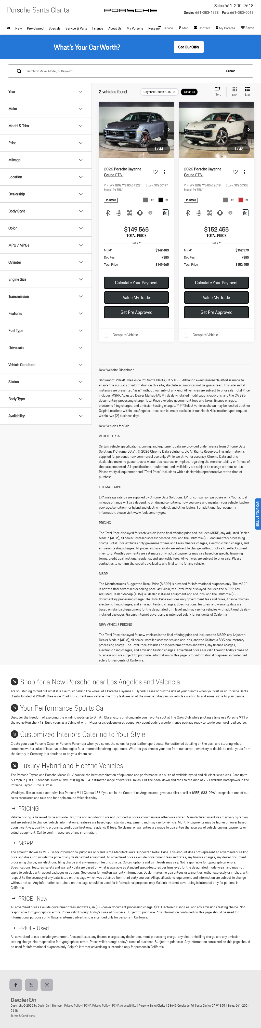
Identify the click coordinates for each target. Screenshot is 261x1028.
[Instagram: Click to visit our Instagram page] (48, 985)
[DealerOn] (24, 999)
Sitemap (56, 1005)
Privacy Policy (73, 1005)
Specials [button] (54, 28)
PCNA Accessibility (124, 1005)
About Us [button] (115, 28)
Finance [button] (97, 28)
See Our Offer (188, 47)
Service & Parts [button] (76, 28)
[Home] (10, 28)
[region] (136, 260)
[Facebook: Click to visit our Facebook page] (16, 985)
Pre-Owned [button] (35, 28)
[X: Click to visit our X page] (32, 985)
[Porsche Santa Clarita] (130, 15)
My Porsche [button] (135, 28)
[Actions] (164, 172)
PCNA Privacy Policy (97, 1005)
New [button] (18, 28)
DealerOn (43, 1005)
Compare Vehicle (125, 335)
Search (230, 71)
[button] (169, 130)
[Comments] (165, 212)
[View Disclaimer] (150, 212)
